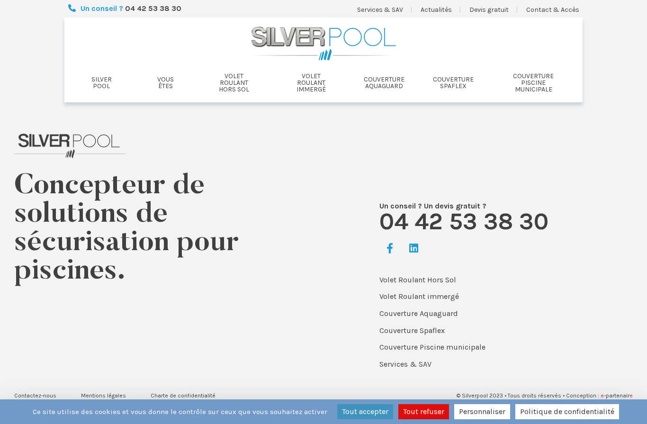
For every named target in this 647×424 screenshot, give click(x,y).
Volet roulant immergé (311, 83)
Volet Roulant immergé (419, 296)
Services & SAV (380, 10)
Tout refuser (423, 411)
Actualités (436, 10)
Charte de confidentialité (183, 395)
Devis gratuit (489, 10)
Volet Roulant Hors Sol (417, 279)
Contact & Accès (552, 10)
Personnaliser (482, 411)
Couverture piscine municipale (533, 83)
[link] (389, 249)
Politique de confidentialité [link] (567, 411)
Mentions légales (103, 395)
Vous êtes (165, 83)
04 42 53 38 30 (153, 8)
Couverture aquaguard (384, 83)
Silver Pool (101, 83)
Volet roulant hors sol (234, 83)
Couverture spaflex (453, 83)
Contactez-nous (35, 395)
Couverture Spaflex (412, 330)
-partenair (617, 395)
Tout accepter (365, 411)
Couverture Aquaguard (418, 313)
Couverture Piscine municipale (432, 347)
